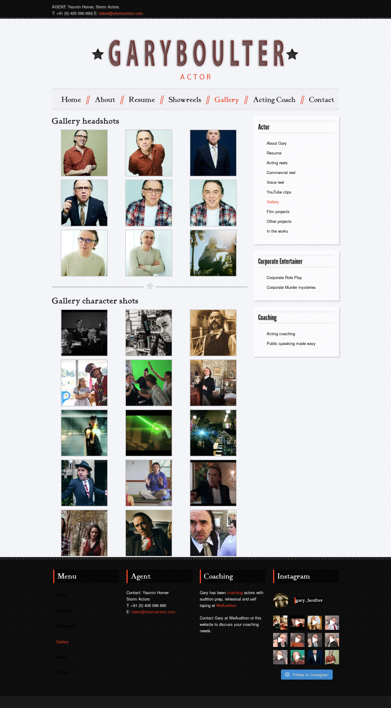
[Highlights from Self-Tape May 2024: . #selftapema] (298, 657)
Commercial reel (281, 172)
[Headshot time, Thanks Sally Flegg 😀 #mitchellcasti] (332, 657)
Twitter (311, 6)
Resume (146, 99)
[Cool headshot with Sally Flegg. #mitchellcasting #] (315, 657)
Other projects (279, 221)
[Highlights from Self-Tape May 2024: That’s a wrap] (332, 622)
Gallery (231, 99)
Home (75, 99)
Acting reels (277, 162)
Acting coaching (281, 333)
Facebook (322, 6)
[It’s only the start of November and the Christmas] (280, 622)
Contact (321, 100)
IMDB (300, 6)
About (109, 99)
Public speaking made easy (291, 343)
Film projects (278, 211)
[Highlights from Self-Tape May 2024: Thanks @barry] (280, 657)
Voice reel (275, 182)
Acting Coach (278, 99)
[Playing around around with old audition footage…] (315, 622)
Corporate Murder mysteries (292, 287)
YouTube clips (279, 192)
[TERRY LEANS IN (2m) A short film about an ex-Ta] (298, 622)
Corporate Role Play (284, 277)
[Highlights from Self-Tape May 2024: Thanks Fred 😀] (298, 640)
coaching (235, 592)
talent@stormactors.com (121, 13)
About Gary (277, 143)
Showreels (189, 99)
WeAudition (226, 605)
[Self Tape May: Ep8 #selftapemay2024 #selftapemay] (332, 640)
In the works (277, 231)
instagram (333, 6)
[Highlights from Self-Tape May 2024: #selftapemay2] (280, 640)
